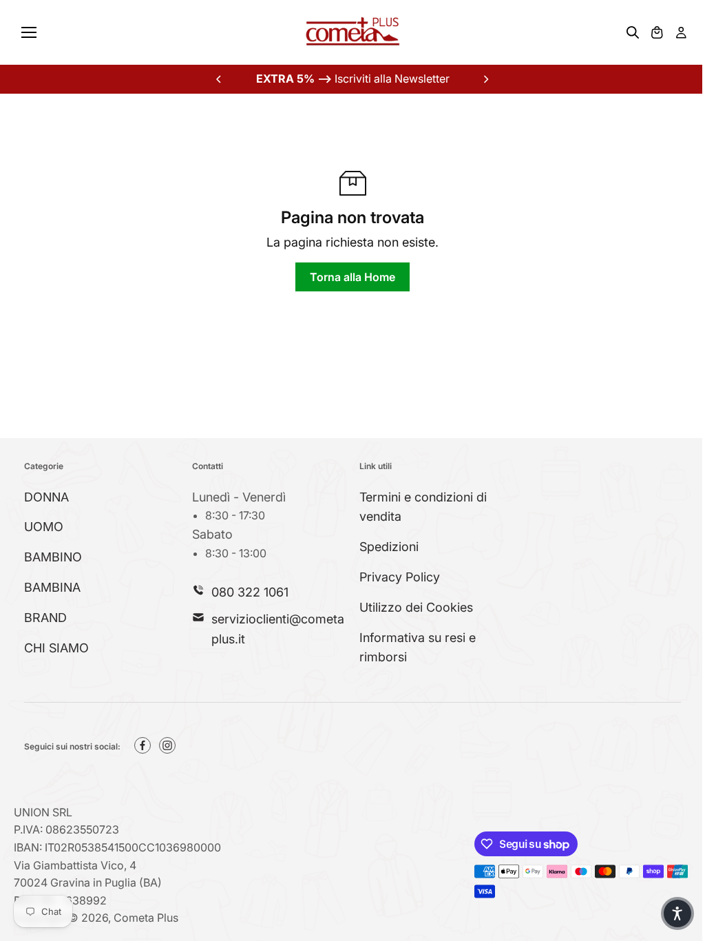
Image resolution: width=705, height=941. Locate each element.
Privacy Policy (399, 577)
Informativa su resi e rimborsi (417, 647)
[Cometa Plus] (352, 32)
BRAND (45, 617)
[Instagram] (167, 745)
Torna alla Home (352, 277)
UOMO (43, 526)
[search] (632, 32)
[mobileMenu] (29, 32)
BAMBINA (52, 587)
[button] (677, 913)
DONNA (46, 497)
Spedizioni (389, 546)
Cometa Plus (146, 917)
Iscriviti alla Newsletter (353, 78)
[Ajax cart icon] (656, 32)
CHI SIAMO (56, 648)
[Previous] (219, 79)
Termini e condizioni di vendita (423, 507)
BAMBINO (53, 557)
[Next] (485, 79)
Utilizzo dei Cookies (416, 607)
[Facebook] (142, 745)
